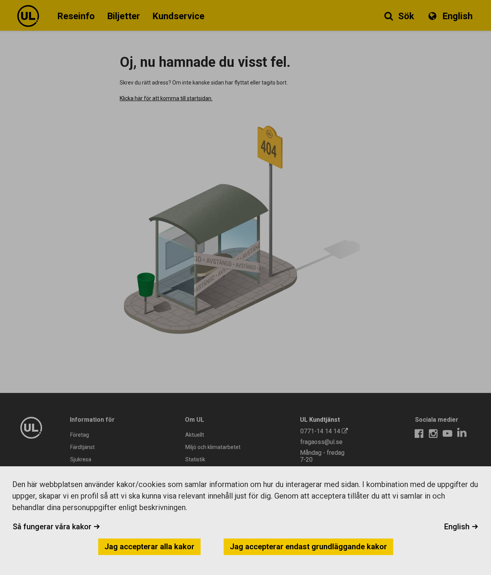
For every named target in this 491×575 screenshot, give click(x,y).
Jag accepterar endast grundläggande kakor (308, 546)
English (457, 526)
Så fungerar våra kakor (53, 526)
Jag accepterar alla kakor (149, 546)
